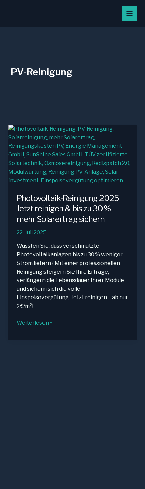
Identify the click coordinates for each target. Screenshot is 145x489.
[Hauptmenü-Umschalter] (129, 13)
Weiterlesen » (34, 323)
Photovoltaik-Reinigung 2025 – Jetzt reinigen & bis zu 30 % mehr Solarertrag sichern (70, 208)
